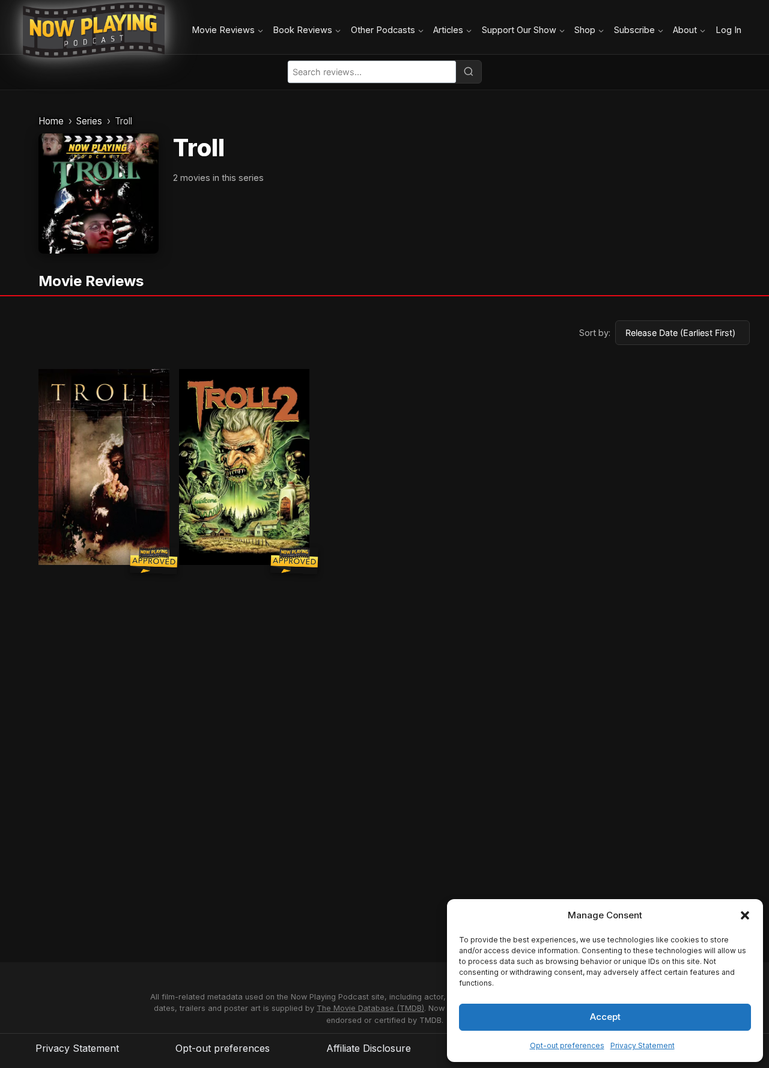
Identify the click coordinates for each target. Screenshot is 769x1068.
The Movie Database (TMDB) (370, 1008)
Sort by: (594, 333)
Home (51, 121)
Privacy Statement (642, 1045)
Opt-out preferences (567, 1045)
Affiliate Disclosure (368, 1048)
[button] (745, 915)
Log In (728, 30)
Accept (605, 1016)
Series (89, 121)
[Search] (468, 71)
